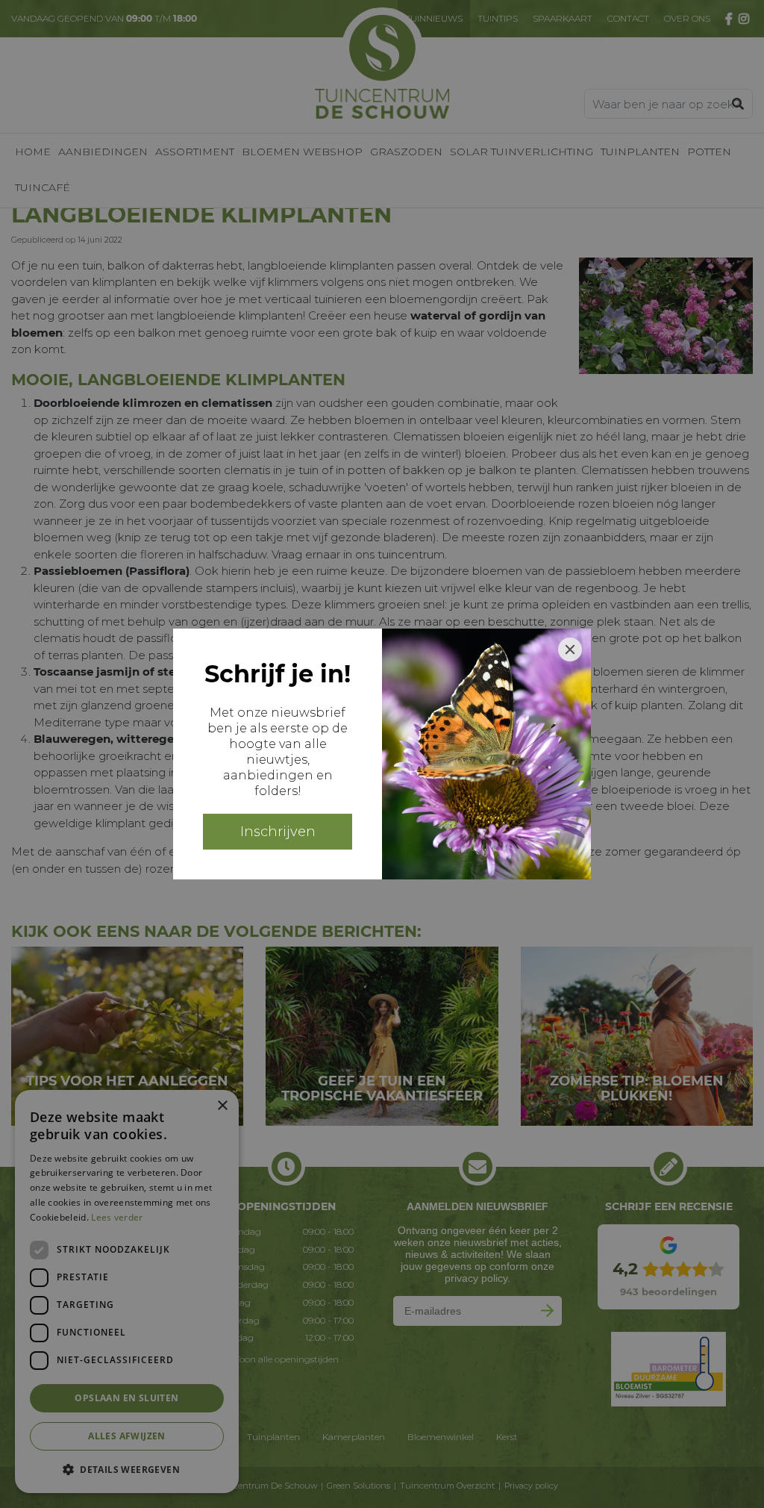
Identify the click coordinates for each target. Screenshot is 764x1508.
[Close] (570, 649)
